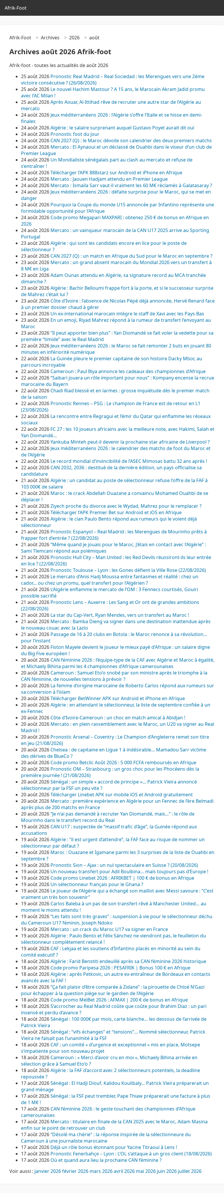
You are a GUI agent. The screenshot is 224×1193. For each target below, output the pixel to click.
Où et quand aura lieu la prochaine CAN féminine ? (106, 1160)
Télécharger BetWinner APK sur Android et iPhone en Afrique (117, 698)
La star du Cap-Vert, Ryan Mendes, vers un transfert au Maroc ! (119, 615)
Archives (50, 37)
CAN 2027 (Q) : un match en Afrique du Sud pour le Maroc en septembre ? (131, 256)
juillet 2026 (190, 1171)
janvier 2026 (47, 1171)
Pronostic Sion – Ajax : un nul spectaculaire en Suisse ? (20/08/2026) (124, 865)
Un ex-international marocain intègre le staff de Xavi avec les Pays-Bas (127, 313)
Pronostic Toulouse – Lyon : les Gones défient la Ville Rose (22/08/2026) (128, 570)
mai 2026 (146, 1171)
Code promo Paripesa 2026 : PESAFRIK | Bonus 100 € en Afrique (120, 967)
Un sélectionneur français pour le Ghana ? (96, 884)
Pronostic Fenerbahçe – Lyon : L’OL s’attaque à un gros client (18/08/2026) (131, 1153)
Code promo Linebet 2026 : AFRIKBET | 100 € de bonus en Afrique (122, 878)
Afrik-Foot (16, 8)
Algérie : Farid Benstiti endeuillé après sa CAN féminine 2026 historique (128, 961)
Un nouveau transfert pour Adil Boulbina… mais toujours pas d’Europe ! (129, 871)
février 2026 (75, 1171)
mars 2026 (101, 1171)
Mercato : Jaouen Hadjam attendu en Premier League (109, 179)
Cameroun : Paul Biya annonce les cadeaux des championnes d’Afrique (128, 371)
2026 (74, 37)
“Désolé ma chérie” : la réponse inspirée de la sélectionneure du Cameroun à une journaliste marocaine (106, 1137)
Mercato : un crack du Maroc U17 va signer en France (109, 929)
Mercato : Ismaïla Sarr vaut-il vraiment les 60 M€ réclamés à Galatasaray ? (131, 185)
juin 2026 (167, 1171)
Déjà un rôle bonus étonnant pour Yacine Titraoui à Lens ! (113, 1147)
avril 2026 (124, 1171)
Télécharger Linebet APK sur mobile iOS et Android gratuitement (121, 794)
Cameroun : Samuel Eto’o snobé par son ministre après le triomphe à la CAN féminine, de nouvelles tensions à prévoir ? (114, 676)
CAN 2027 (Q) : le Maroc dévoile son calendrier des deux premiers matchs (131, 140)
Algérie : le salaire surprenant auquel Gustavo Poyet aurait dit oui (122, 127)
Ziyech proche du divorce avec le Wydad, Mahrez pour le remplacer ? (126, 506)
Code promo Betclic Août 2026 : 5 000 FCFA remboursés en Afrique (123, 762)
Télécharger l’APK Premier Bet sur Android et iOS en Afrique (116, 512)
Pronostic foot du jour (75, 134)
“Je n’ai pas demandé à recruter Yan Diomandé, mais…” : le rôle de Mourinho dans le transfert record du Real (108, 817)
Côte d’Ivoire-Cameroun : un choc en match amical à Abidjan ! (117, 717)
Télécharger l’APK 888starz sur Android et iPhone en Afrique (116, 172)
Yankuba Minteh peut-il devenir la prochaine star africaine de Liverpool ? (130, 442)
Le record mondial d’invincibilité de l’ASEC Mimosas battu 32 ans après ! (128, 461)
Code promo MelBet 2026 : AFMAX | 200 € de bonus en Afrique (119, 1000)
